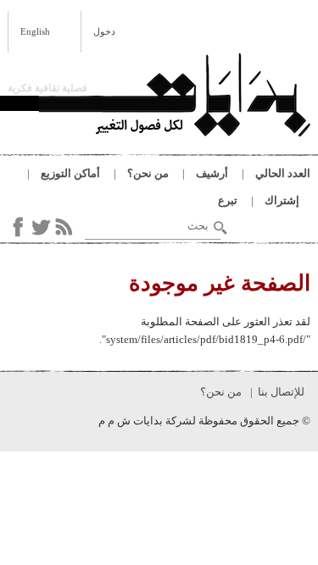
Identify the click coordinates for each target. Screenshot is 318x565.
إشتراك (282, 200)
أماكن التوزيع (70, 173)
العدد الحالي (282, 173)
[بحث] (220, 227)
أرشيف (212, 173)
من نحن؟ (148, 173)
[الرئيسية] (174, 97)
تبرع (227, 200)
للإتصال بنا (281, 391)
